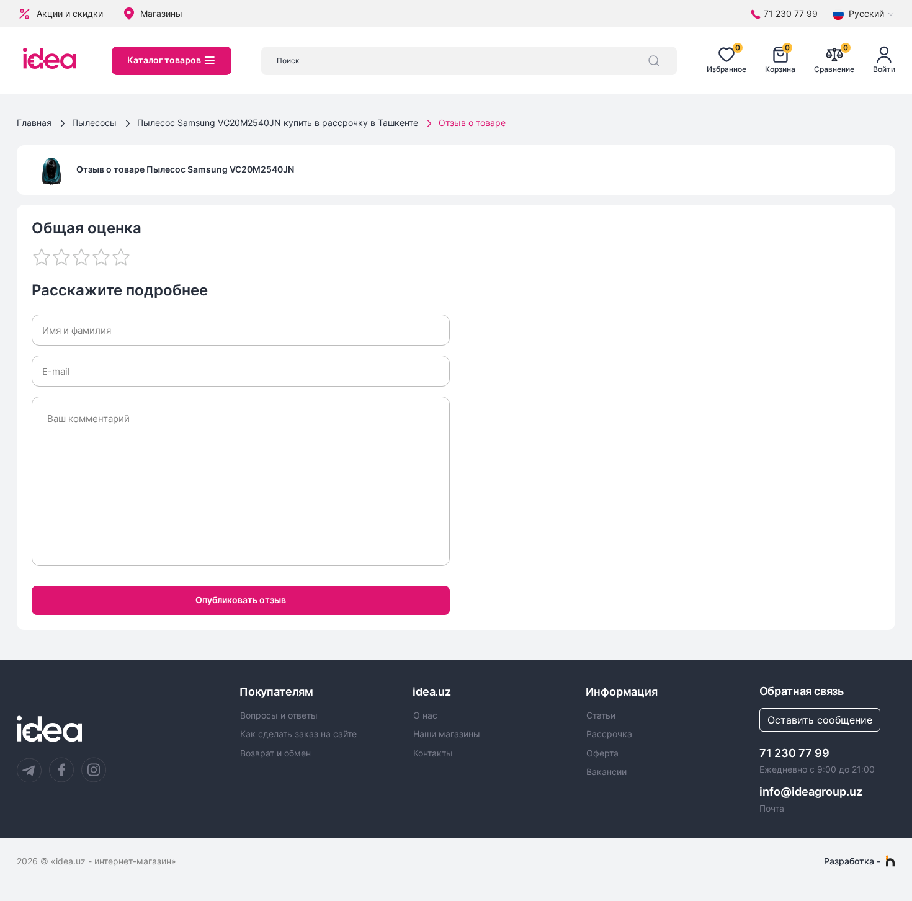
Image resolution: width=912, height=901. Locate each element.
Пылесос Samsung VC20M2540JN (220, 169)
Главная (34, 122)
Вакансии (606, 772)
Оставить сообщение (819, 720)
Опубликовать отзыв (240, 599)
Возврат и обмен (275, 753)
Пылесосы (94, 122)
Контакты (433, 753)
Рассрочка (609, 734)
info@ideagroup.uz (810, 791)
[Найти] (654, 61)
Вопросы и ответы (279, 715)
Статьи (600, 715)
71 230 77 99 (794, 753)
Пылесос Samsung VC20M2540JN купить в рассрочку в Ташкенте (277, 122)
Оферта (602, 753)
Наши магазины (446, 734)
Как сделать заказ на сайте (298, 734)
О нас (425, 715)
